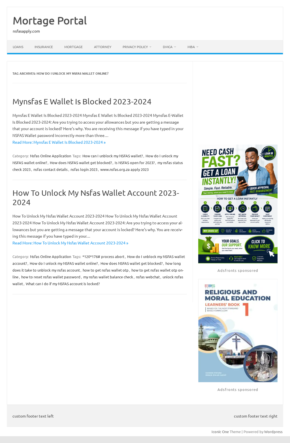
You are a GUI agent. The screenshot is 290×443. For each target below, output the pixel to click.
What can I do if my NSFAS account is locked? (63, 283)
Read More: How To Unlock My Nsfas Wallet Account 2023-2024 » (70, 242)
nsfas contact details (50, 169)
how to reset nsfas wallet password (50, 276)
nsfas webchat (148, 276)
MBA (191, 46)
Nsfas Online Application (50, 155)
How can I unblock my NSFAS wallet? (112, 155)
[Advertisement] (238, 103)
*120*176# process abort (103, 256)
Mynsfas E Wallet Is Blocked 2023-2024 (82, 101)
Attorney (102, 46)
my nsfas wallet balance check (108, 276)
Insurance (44, 46)
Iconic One (220, 431)
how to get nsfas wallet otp (106, 270)
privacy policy (135, 46)
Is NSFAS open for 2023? (135, 162)
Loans (18, 46)
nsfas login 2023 (84, 169)
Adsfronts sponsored (238, 270)
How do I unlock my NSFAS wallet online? (64, 263)
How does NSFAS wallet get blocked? (81, 162)
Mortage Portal (50, 20)
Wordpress (273, 431)
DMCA (167, 46)
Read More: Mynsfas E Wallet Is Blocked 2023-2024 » (59, 142)
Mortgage (73, 46)
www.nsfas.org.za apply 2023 (124, 169)
